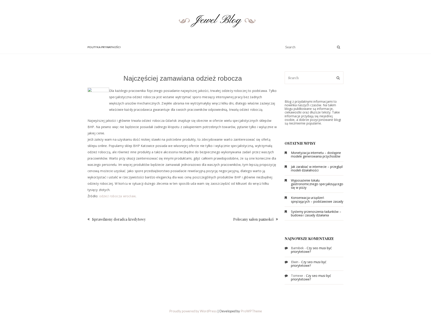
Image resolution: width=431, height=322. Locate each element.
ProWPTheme (251, 311)
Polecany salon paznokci (253, 219)
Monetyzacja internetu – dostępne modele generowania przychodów (316, 154)
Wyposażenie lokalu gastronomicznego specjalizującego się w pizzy (317, 184)
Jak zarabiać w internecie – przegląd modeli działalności (317, 168)
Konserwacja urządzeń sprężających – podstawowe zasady (317, 199)
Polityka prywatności (104, 47)
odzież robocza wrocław (117, 196)
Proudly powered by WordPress (193, 311)
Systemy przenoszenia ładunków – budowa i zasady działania (316, 213)
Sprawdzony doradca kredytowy (119, 219)
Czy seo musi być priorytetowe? (311, 250)
